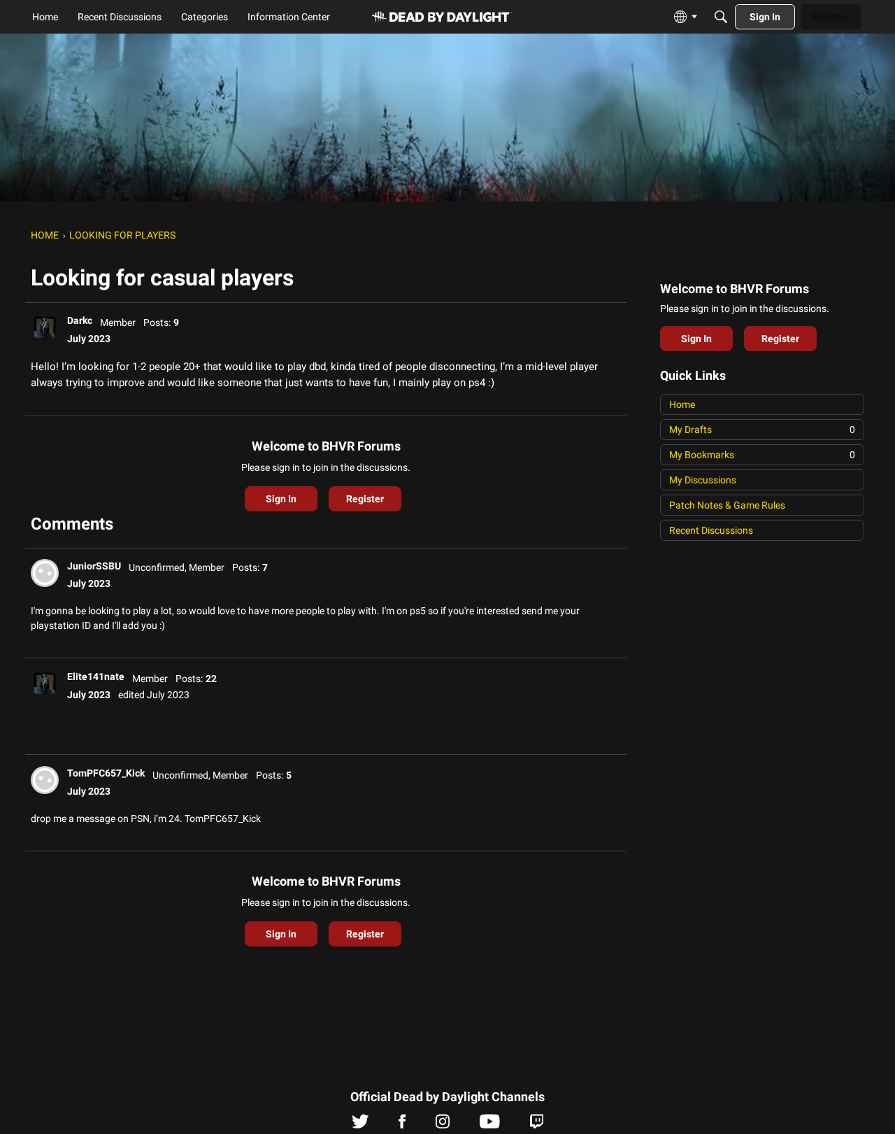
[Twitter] (360, 1125)
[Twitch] (536, 1125)
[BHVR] (442, 17)
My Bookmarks (762, 454)
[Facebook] (402, 1125)
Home (682, 404)
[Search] (720, 16)
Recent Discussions (711, 530)
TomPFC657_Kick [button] (106, 773)
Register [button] (365, 498)
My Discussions (702, 480)
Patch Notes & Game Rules (727, 505)
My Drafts (762, 429)
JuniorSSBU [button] (94, 566)
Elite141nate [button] (95, 676)
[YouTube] (490, 1125)
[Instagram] (443, 1125)
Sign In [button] (281, 498)
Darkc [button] (79, 320)
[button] (45, 327)
